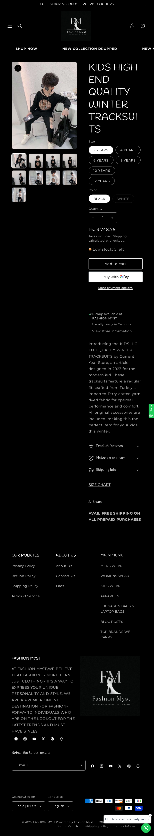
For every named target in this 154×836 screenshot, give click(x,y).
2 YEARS (100, 150)
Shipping (120, 236)
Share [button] (97, 502)
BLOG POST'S (111, 622)
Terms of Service (26, 596)
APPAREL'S (109, 596)
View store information (112, 331)
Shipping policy (96, 826)
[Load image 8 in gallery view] (69, 177)
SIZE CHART (99, 484)
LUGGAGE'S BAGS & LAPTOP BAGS (117, 608)
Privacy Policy (23, 566)
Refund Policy (24, 576)
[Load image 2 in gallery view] (35, 161)
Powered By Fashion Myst (74, 822)
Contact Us (65, 576)
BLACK (99, 199)
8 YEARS (128, 160)
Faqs (60, 586)
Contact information (127, 826)
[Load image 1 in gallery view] (19, 161)
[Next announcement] (145, 4)
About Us (64, 566)
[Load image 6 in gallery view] (35, 177)
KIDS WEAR (110, 586)
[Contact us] (146, 828)
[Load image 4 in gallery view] (69, 161)
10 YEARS (101, 171)
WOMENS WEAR (114, 576)
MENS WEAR (111, 566)
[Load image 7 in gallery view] (53, 177)
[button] (10, 26)
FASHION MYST (44, 822)
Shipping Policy (25, 586)
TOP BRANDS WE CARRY (115, 634)
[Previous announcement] (8, 4)
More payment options (115, 287)
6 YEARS (101, 160)
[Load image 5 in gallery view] (19, 177)
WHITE (124, 200)
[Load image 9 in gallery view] (19, 194)
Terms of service (69, 826)
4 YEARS (128, 150)
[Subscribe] (80, 765)
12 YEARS (101, 181)
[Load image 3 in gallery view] (53, 161)
